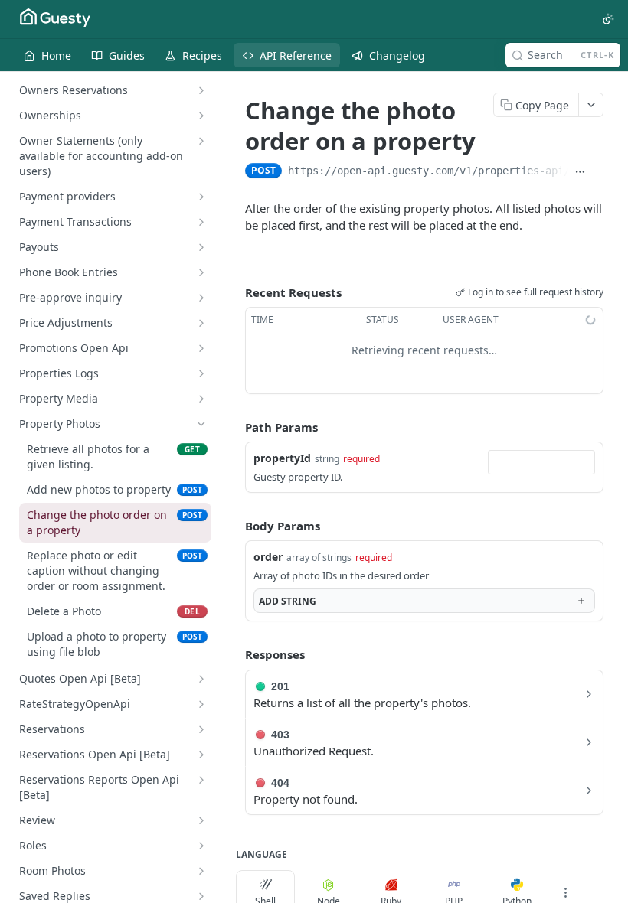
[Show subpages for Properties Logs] (201, 373)
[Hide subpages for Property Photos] (201, 424)
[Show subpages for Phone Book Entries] (201, 272)
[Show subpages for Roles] (201, 845)
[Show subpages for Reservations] (201, 729)
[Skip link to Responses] (234, 655)
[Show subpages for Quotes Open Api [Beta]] (201, 679)
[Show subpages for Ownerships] (201, 115)
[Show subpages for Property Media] (201, 399)
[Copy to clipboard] (597, 172)
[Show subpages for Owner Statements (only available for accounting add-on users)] (201, 141)
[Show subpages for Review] (201, 820)
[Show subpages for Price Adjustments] (201, 323)
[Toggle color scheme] (608, 19)
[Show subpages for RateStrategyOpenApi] (201, 704)
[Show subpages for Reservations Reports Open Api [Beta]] (201, 780)
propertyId (282, 458)
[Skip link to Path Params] (234, 427)
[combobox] (541, 462)
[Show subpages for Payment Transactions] (201, 222)
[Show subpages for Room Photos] (201, 871)
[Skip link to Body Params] (234, 525)
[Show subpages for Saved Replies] (201, 896)
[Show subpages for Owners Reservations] (201, 90)
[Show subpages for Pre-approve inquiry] (201, 298)
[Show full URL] (580, 172)
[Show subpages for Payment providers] (201, 197)
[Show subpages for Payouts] (201, 247)
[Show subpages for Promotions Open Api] (201, 348)
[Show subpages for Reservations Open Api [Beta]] (201, 754)
